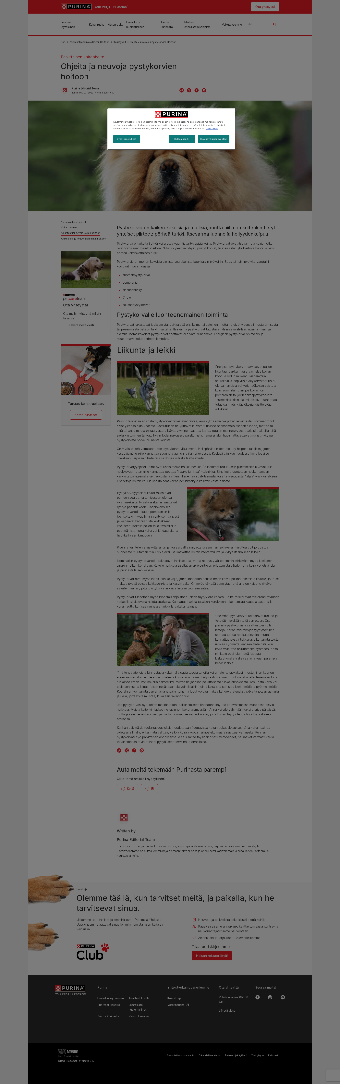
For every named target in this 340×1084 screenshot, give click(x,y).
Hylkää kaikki (181, 139)
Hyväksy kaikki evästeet (213, 139)
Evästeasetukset (126, 139)
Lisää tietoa (212, 128)
